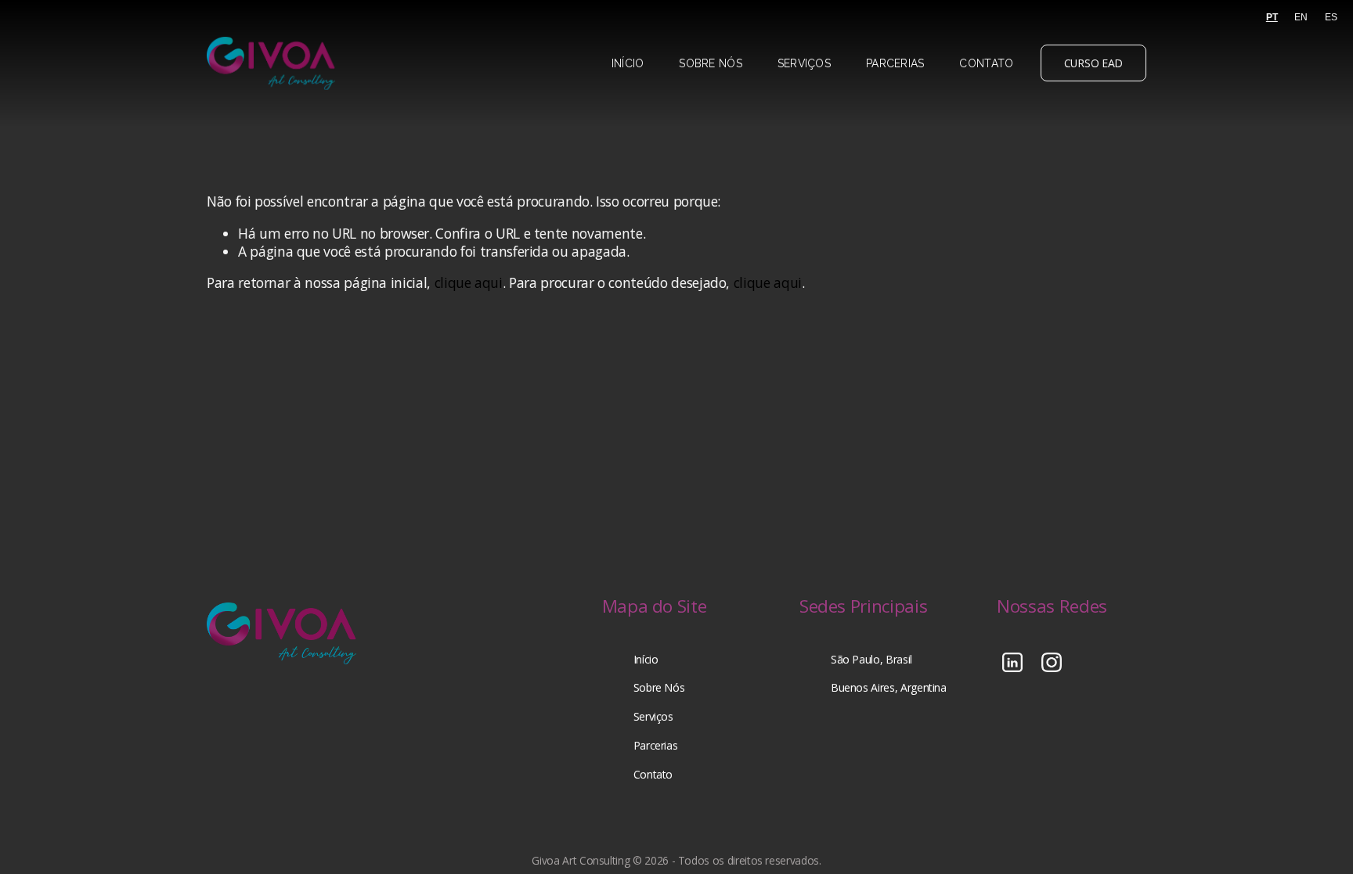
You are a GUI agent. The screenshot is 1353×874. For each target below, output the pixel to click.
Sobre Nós (710, 63)
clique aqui (469, 282)
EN (1301, 17)
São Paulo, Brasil (871, 660)
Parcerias (895, 63)
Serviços (804, 63)
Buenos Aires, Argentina (889, 688)
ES (1331, 17)
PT (1272, 17)
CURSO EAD (1094, 63)
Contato (986, 63)
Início (628, 63)
